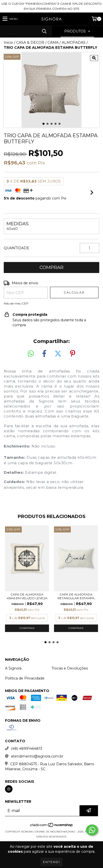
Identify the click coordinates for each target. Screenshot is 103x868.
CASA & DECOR (30, 42)
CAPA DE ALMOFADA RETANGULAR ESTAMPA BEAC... (76, 596)
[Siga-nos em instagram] (8, 789)
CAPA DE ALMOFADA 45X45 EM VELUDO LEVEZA (27, 596)
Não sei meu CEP (16, 303)
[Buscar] (44, 31)
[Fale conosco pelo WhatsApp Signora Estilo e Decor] (92, 830)
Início (8, 42)
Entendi (51, 862)
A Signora (13, 668)
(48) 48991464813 (26, 748)
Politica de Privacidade (24, 678)
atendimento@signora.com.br (37, 756)
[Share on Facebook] (44, 354)
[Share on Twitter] (58, 354)
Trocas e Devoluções (70, 668)
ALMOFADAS (74, 42)
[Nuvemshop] (52, 826)
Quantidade (16, 248)
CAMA (53, 42)
